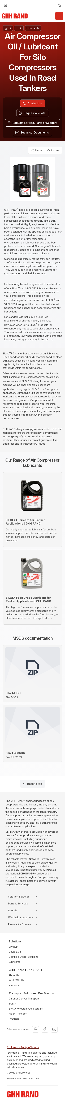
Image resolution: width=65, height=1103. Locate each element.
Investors (14, 985)
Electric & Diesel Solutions (23, 956)
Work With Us (16, 980)
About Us (14, 975)
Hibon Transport (18, 1013)
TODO (12, 1003)
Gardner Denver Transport (24, 998)
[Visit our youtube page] (54, 1029)
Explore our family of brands (23, 1047)
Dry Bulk (13, 946)
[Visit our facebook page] (45, 1029)
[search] (59, 6)
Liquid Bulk (15, 951)
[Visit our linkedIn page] (35, 1029)
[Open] (59, 16)
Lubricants (14, 961)
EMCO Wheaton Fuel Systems (26, 1008)
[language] (6, 6)
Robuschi (14, 1018)
